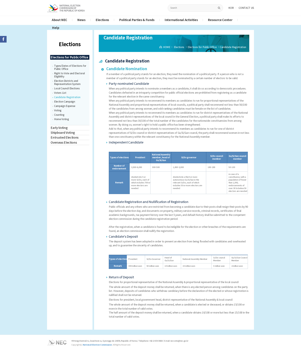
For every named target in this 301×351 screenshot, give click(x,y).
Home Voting (61, 119)
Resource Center (220, 20)
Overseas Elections (64, 142)
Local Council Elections (67, 88)
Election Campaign (64, 101)
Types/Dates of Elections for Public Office (70, 67)
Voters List (60, 92)
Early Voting (59, 128)
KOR (231, 7)
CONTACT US (246, 7)
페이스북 (3, 39)
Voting (57, 110)
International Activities (181, 20)
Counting (59, 114)
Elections (102, 20)
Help (55, 28)
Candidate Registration (67, 97)
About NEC (59, 20)
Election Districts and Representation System (67, 82)
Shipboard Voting (63, 133)
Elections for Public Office (69, 57)
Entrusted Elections (65, 137)
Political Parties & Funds (137, 20)
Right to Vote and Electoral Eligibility (69, 75)
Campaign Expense (64, 106)
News (81, 20)
